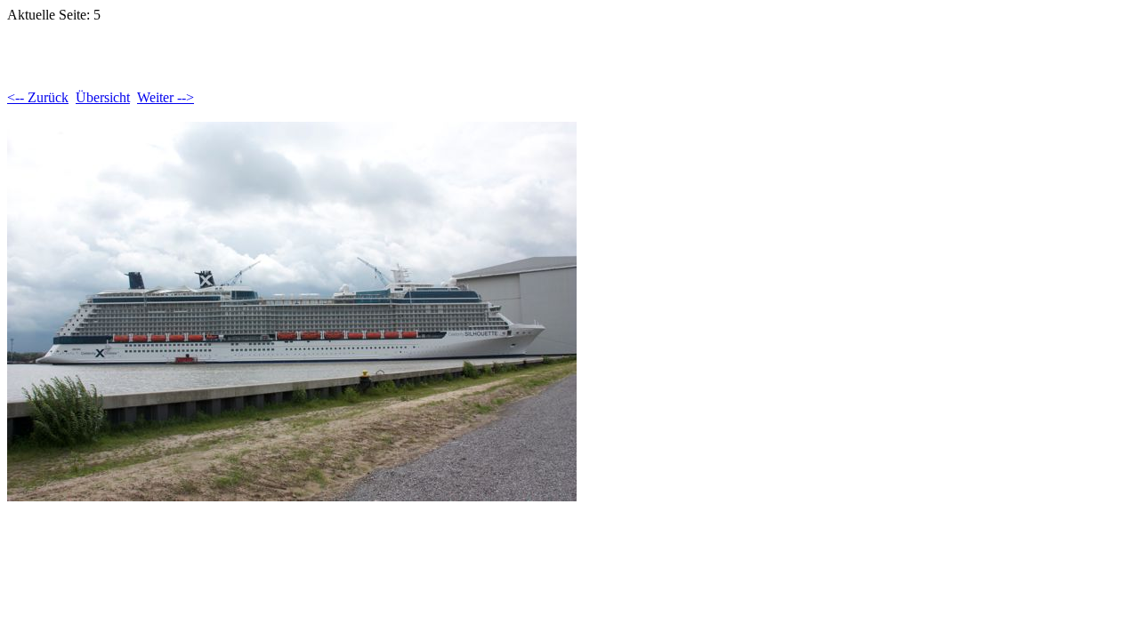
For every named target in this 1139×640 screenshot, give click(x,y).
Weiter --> (165, 97)
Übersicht (103, 97)
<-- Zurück (38, 97)
